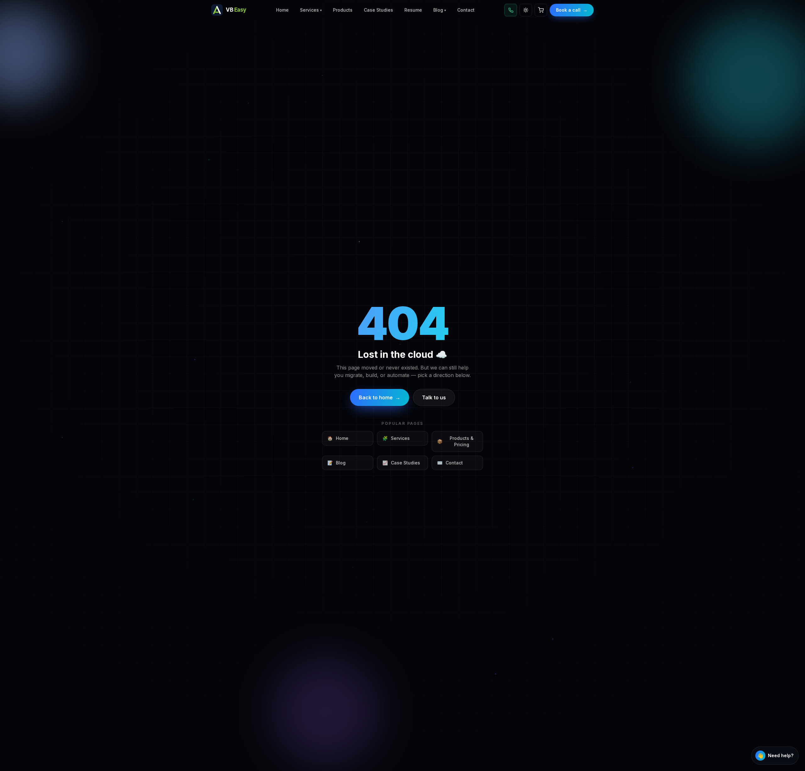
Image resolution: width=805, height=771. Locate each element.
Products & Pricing (455, 441)
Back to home (379, 397)
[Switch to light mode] (525, 10)
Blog (439, 10)
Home (282, 10)
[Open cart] (541, 10)
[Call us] (510, 10)
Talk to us (434, 397)
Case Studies (378, 10)
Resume (413, 10)
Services (311, 10)
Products (343, 10)
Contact (466, 10)
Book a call (571, 10)
